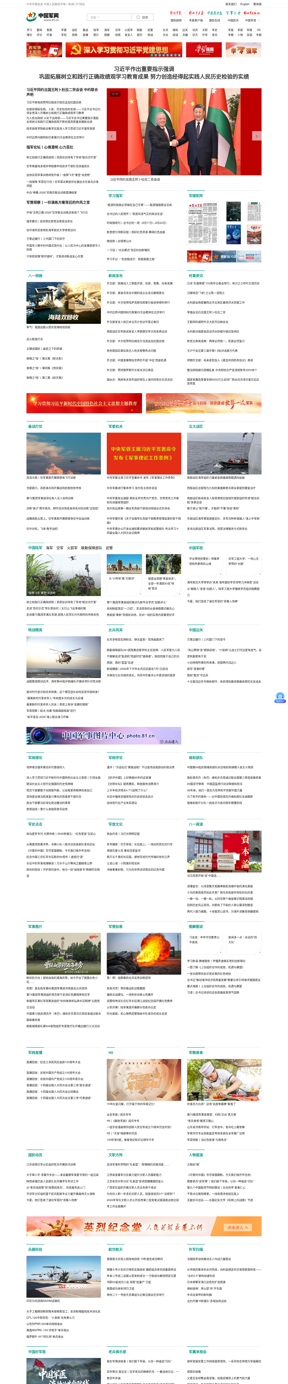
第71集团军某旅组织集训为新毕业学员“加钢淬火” (137, 602)
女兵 (165, 30)
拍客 (118, 35)
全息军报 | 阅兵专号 (119, 1192)
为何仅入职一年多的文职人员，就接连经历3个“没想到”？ (141, 1313)
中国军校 (196, 547)
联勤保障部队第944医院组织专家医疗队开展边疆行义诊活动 (63, 1087)
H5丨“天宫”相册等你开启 (122, 1211)
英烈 (139, 35)
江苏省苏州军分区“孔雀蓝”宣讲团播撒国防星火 (135, 1300)
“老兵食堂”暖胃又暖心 (200, 1198)
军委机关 (116, 426)
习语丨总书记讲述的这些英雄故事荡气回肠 (213, 1073)
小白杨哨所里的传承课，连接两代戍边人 (211, 710)
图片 (96, 35)
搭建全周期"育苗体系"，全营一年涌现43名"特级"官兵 (163, 583)
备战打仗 (35, 426)
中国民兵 (233, 20)
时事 (49, 35)
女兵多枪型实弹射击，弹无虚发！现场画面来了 (135, 687)
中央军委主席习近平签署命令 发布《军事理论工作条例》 (141, 477)
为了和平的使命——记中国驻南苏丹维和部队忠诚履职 (220, 851)
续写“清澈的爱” (196, 717)
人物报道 (196, 1232)
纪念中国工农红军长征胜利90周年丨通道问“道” (55, 953)
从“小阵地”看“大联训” (122, 578)
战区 (74, 30)
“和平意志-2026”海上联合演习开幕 (47, 723)
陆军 (96, 30)
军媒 (249, 30)
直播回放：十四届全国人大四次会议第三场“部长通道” (58, 1204)
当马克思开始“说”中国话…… (204, 930)
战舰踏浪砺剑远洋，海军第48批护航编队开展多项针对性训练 (63, 687)
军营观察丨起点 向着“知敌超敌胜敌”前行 (51, 717)
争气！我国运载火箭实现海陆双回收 (48, 327)
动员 (195, 30)
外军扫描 (196, 1368)
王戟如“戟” (193, 1283)
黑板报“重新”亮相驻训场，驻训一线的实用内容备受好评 (141, 615)
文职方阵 (116, 1232)
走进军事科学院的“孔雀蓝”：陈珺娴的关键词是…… (138, 1283)
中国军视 (250, 20)
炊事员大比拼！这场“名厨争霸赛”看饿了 (211, 1181)
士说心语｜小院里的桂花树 (123, 960)
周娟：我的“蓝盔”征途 (120, 710)
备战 (85, 30)
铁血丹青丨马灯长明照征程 (123, 930)
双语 (249, 35)
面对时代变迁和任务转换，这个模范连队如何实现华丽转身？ (63, 698)
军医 (240, 30)
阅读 (175, 35)
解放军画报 (197, 13)
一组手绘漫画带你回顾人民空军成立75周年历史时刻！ (140, 1204)
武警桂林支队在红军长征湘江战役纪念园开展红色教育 (140, 1062)
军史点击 (35, 879)
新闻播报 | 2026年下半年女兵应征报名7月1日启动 (137, 717)
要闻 (39, 30)
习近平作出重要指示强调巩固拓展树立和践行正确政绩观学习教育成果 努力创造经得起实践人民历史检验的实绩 (144, 72)
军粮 (231, 35)
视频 (74, 35)
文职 (205, 30)
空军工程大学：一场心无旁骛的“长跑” (243, 580)
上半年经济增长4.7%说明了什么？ (128, 845)
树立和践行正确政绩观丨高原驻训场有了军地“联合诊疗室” (61, 602)
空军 (118, 30)
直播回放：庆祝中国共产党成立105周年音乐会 (54, 1198)
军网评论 (116, 770)
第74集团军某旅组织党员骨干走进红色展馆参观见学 (58, 1055)
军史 (214, 30)
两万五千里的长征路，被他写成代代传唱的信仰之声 (138, 953)
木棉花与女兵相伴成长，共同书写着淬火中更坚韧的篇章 (141, 723)
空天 (195, 35)
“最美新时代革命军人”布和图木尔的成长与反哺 (54, 704)
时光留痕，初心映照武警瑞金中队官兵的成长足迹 (137, 1074)
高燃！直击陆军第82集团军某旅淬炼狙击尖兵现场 (56, 1049)
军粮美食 (196, 1130)
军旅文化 (116, 879)
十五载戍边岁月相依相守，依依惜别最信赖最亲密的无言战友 (224, 729)
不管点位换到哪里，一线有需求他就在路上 (213, 1313)
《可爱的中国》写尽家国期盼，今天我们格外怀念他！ (59, 947)
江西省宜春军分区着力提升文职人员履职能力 (134, 1294)
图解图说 (196, 987)
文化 (165, 35)
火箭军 (129, 30)
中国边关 (196, 636)
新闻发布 (116, 275)
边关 (185, 30)
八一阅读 (196, 879)
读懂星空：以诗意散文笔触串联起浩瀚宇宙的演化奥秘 (220, 941)
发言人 (129, 35)
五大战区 (196, 426)
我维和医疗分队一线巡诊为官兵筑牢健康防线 (214, 857)
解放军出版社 (252, 13)
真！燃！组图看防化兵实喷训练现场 (129, 1039)
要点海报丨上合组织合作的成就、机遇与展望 (214, 1067)
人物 (240, 35)
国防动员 (35, 1232)
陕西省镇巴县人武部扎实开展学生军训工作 (52, 1300)
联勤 (139, 30)
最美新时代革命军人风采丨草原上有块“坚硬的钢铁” (57, 710)
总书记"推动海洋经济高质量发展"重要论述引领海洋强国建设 (223, 1060)
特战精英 (35, 636)
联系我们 (231, 4)
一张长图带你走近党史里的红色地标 (209, 1054)
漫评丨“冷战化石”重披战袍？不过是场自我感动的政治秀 (141, 822)
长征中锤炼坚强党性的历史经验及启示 (130, 851)
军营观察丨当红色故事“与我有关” (207, 1217)
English (244, 4)
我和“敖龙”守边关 (197, 723)
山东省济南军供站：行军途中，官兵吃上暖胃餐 (216, 1204)
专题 (259, 35)
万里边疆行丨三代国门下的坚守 (206, 687)
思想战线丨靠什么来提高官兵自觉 (47, 864)
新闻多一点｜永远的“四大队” (242, 1020)
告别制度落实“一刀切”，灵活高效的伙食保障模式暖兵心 (141, 608)
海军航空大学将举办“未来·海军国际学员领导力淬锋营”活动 (222, 602)
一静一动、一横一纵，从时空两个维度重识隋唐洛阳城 (220, 953)
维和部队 (196, 770)
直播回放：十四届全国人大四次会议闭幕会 (52, 1211)
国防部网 (176, 20)
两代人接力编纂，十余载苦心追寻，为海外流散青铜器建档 (222, 966)
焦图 (49, 30)
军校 (64, 35)
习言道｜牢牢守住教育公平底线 (204, 1020)
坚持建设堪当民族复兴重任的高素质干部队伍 (53, 851)
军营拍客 (116, 987)
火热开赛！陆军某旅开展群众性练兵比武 (131, 1068)
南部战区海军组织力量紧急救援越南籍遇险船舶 (216, 477)
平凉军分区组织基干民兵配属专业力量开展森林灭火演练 (60, 1313)
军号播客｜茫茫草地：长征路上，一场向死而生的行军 (140, 941)
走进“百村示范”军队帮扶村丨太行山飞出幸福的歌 (56, 608)
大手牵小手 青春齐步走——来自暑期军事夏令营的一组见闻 (62, 1294)
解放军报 (178, 13)
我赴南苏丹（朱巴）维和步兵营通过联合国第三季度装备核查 (224, 832)
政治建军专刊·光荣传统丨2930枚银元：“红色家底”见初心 (61, 930)
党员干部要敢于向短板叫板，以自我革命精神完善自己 (59, 845)
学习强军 (116, 195)
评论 (39, 35)
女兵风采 (116, 636)
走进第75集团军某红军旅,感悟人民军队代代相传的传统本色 (62, 614)
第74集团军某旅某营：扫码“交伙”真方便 (211, 1192)
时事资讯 (196, 275)
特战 (150, 35)
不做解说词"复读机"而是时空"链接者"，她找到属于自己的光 (143, 704)
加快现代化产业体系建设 (122, 857)
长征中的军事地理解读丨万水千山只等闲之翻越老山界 (59, 959)
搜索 (144, 17)
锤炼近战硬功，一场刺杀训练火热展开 (130, 1055)
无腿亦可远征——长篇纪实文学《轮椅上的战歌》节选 (220, 1319)
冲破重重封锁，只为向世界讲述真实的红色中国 (135, 966)
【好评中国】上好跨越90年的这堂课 (129, 832)
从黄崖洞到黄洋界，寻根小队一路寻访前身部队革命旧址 (60, 941)
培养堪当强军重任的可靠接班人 (45, 822)
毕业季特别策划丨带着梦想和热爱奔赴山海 (204, 580)
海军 (107, 30)
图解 (107, 35)
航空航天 (116, 1368)
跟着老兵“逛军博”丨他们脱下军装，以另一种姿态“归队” (220, 1300)
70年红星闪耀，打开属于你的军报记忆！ (132, 1181)
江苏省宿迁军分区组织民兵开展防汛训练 (51, 1283)
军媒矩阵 (196, 195)
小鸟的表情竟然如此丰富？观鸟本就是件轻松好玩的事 (220, 947)
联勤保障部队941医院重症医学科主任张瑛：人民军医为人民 (143, 698)
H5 (259, 30)
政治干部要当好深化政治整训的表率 (48, 857)
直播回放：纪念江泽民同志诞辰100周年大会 (53, 1181)
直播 (85, 35)
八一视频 (35, 275)
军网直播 (35, 1130)
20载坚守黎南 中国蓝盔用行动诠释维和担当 (214, 838)
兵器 (185, 35)
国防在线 (214, 20)
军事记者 (234, 13)
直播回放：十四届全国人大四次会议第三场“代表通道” (58, 1217)
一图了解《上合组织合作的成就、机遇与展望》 (216, 1048)
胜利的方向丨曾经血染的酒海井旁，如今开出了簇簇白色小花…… (62, 1041)
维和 (175, 30)
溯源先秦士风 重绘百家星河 (123, 947)
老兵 (214, 35)
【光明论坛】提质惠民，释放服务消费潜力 (133, 838)
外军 (205, 35)
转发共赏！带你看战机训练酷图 (126, 1049)
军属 (231, 30)
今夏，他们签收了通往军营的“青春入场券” (212, 621)
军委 (64, 30)
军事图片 (35, 987)
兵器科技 (35, 1368)
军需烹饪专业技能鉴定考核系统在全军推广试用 (216, 1211)
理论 (29, 35)
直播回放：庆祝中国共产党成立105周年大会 (53, 1192)
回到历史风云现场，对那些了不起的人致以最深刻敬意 (220, 960)
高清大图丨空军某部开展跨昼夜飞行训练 (51, 477)
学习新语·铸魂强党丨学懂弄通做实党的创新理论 (216, 1041)
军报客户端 (196, 20)
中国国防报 (215, 13)
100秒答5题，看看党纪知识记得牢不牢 (130, 1217)
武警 (150, 30)
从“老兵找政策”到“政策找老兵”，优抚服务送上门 (55, 1306)
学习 (29, 30)
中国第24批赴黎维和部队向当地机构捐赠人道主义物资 (220, 822)
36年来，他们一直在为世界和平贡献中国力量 (214, 845)
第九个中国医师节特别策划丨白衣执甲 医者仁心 (216, 1306)
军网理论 (35, 770)
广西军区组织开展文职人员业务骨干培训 (131, 1306)
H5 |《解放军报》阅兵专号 (123, 1198)
